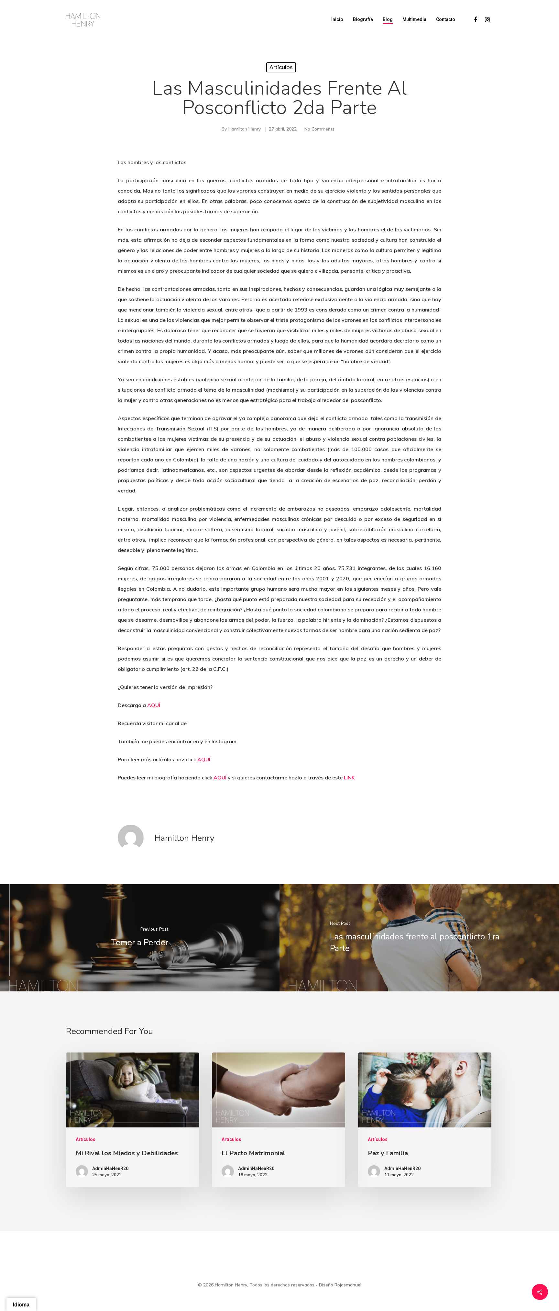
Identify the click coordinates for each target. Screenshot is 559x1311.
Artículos (281, 67)
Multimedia (414, 19)
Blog (388, 19)
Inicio (337, 19)
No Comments (319, 129)
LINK (349, 777)
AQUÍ (153, 705)
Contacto (445, 19)
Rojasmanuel (347, 1285)
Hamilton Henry (244, 129)
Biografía (363, 19)
